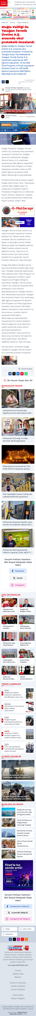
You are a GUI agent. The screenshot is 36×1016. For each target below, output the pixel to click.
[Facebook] (10, 939)
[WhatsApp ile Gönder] (26, 373)
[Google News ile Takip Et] (30, 116)
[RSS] (26, 939)
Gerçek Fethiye (11, 117)
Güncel (12, 22)
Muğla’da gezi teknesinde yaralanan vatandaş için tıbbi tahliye (21, 3)
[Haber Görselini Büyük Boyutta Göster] (18, 103)
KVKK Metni (18, 995)
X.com (19, 578)
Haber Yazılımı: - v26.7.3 (18, 1013)
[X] (14, 939)
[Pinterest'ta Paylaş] (22, 373)
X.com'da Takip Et (20, 913)
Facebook (19, 571)
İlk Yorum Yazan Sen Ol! (19, 380)
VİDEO (7, 929)
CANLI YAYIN (26, 929)
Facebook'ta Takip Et (19, 906)
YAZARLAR (9, 934)
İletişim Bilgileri (18, 998)
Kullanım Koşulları (18, 983)
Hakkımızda (18, 974)
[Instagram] (18, 939)
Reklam (18, 977)
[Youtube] (22, 939)
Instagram (20, 585)
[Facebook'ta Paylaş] (3, 81)
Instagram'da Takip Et (20, 919)
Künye (18, 970)
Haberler (5, 22)
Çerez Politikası (18, 989)
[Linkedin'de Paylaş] (18, 373)
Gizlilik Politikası (18, 986)
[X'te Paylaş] (7, 81)
